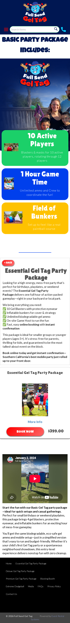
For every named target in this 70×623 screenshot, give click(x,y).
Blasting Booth (47, 578)
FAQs (40, 586)
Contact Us (11, 594)
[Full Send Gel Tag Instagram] (61, 604)
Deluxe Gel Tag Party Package (20, 571)
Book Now (25, 432)
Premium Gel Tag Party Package (21, 578)
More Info (35, 422)
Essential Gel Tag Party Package (31, 563)
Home (9, 563)
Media (31, 586)
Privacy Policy (54, 586)
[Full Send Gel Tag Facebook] (52, 604)
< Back (8, 263)
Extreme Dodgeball (15, 586)
